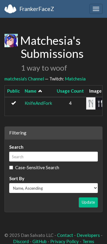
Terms (88, 241)
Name (31, 91)
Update (88, 202)
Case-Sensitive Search (37, 167)
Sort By (16, 178)
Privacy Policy (64, 241)
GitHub (39, 241)
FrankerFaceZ (36, 8)
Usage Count (70, 91)
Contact (65, 235)
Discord (21, 241)
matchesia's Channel (24, 78)
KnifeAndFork (38, 103)
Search (16, 147)
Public (13, 91)
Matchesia (75, 78)
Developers (88, 235)
